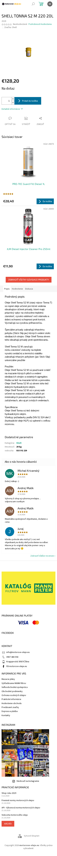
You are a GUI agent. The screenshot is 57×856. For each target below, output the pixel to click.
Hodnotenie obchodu (12, 703)
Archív (8, 823)
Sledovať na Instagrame (27, 781)
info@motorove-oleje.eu (18, 652)
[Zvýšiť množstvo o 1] (12, 99)
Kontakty (6, 715)
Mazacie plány (8, 679)
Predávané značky (10, 707)
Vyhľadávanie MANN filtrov (14, 683)
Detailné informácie (11, 109)
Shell (18, 443)
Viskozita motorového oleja (15, 815)
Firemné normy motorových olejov (18, 800)
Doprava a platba (10, 711)
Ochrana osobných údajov (14, 695)
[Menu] (50, 4)
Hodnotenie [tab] (17, 288)
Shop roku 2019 (9, 793)
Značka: (10, 27)
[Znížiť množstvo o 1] (12, 102)
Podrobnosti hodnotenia (40, 24)
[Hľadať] (33, 4)
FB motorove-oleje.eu (16, 666)
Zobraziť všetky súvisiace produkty (28, 279)
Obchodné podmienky (12, 691)
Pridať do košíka (30, 100)
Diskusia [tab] (29, 288)
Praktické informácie (11, 699)
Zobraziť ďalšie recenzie (42, 555)
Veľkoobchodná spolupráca (15, 687)
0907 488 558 (12, 657)
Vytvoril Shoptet (31, 835)
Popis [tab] (7, 288)
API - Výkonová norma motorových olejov (21, 807)
